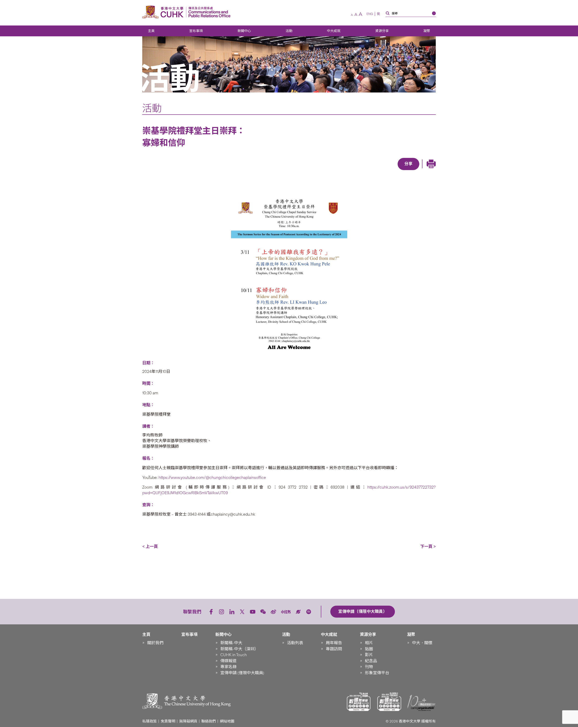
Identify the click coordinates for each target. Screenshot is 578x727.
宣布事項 (196, 31)
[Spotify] (308, 611)
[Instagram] (221, 611)
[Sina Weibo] (413, 170)
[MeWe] (434, 170)
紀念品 (371, 660)
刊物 (369, 666)
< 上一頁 (150, 546)
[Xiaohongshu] (286, 611)
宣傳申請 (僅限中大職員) (242, 672)
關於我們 (155, 642)
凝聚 (426, 31)
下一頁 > (428, 546)
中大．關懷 (422, 642)
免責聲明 (168, 721)
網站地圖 (227, 721)
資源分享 (382, 31)
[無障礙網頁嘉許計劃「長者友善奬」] (389, 701)
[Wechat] (263, 611)
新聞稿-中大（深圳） (239, 648)
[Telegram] (403, 170)
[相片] (289, 275)
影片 (369, 654)
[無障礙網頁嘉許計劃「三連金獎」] (359, 701)
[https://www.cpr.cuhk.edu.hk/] (208, 12)
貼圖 (369, 648)
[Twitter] (393, 170)
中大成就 (333, 31)
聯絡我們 (208, 721)
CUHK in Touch (233, 654)
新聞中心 (244, 31)
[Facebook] (372, 170)
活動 (289, 31)
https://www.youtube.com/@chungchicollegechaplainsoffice (212, 477)
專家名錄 (228, 666)
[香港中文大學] (164, 12)
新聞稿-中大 (231, 642)
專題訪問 (334, 648)
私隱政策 (149, 721)
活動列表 (295, 642)
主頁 (151, 31)
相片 (369, 642)
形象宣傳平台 (377, 672)
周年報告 (334, 642)
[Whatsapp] (424, 170)
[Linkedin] (382, 170)
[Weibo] (273, 611)
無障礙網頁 (188, 721)
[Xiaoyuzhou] (298, 611)
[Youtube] (252, 611)
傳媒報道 (228, 660)
